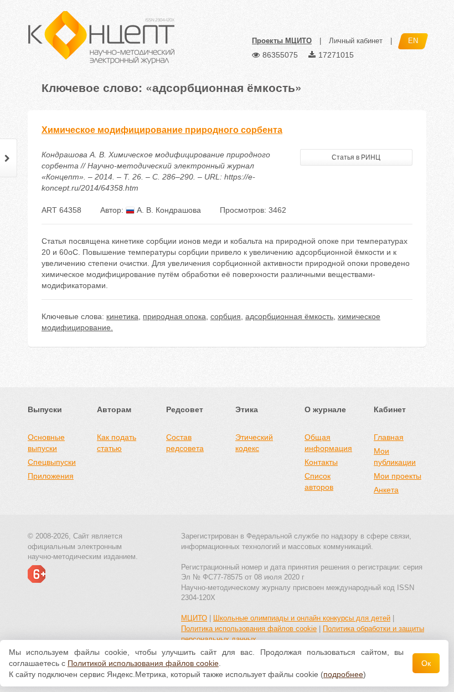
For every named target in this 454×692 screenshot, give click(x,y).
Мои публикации (395, 457)
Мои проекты (397, 475)
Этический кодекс (254, 443)
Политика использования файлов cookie (249, 628)
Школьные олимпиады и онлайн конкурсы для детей (301, 618)
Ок (426, 663)
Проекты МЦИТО (282, 41)
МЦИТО (194, 618)
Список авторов (319, 481)
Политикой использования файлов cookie (143, 663)
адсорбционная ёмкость (289, 316)
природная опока (174, 316)
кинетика (122, 316)
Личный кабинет (356, 41)
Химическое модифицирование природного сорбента (162, 130)
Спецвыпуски (52, 462)
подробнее (343, 674)
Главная (389, 437)
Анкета (386, 489)
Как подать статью (116, 443)
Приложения (51, 475)
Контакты (321, 462)
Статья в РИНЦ (356, 157)
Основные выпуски (46, 443)
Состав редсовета (185, 443)
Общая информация (328, 443)
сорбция (225, 316)
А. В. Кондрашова (168, 210)
